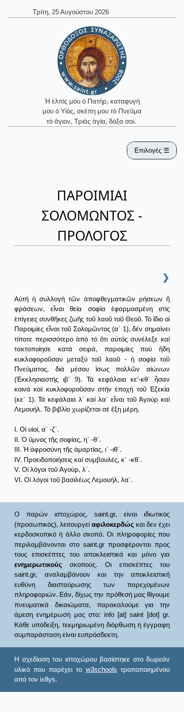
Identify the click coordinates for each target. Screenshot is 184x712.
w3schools (101, 669)
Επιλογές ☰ (151, 150)
